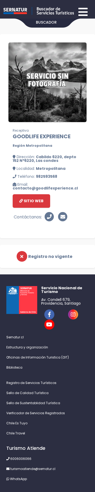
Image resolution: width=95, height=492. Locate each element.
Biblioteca (14, 367)
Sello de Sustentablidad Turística (33, 403)
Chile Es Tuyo (16, 423)
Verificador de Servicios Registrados (35, 413)
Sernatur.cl (15, 337)
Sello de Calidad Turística (27, 393)
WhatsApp (18, 479)
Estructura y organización (27, 347)
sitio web (33, 201)
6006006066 (20, 458)
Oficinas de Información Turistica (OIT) (37, 357)
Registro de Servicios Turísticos (31, 383)
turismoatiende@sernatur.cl (32, 469)
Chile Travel (15, 433)
